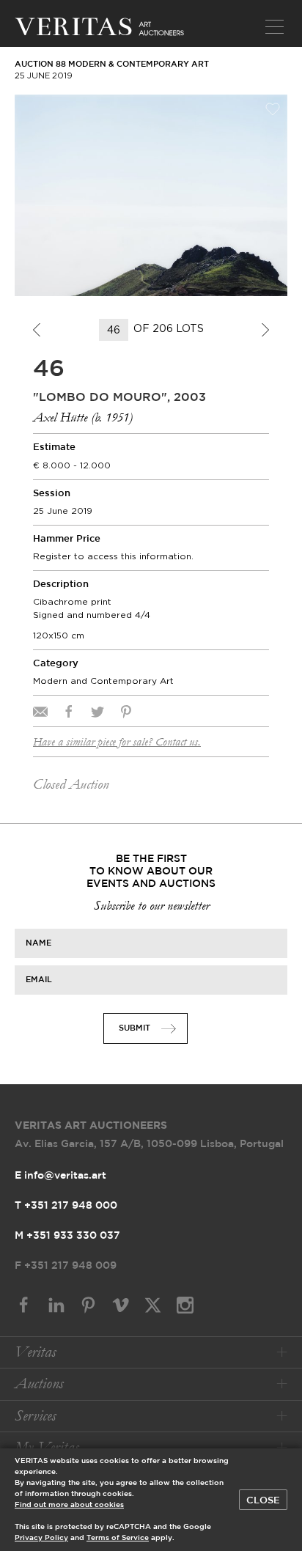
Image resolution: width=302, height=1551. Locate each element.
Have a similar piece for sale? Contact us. (117, 741)
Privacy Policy (41, 1538)
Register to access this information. (113, 555)
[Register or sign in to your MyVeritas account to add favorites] (272, 109)
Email (39, 980)
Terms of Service (117, 1538)
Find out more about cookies (69, 1505)
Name (38, 943)
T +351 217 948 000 (66, 1205)
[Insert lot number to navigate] (114, 330)
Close (263, 1500)
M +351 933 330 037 (67, 1235)
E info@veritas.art (60, 1175)
